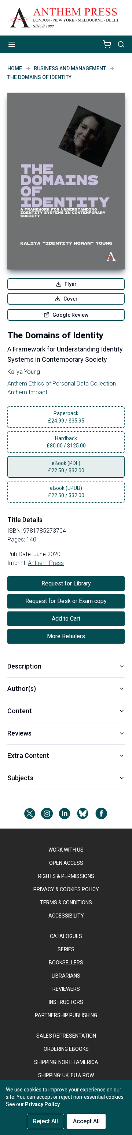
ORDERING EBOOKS (66, 1049)
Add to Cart (66, 618)
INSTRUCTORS (66, 1002)
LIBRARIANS (66, 976)
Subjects (20, 778)
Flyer (71, 284)
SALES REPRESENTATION (66, 1036)
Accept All (86, 1121)
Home (14, 68)
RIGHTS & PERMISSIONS (66, 876)
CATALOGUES (66, 936)
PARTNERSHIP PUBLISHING (66, 1015)
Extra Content (28, 755)
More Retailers (66, 636)
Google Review (70, 315)
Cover (70, 299)
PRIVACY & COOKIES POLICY (66, 889)
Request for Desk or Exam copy (66, 601)
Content (19, 711)
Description (24, 666)
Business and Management (70, 68)
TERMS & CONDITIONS (66, 902)
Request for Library (66, 583)
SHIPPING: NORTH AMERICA (66, 1062)
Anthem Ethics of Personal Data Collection (61, 383)
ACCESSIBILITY (66, 916)
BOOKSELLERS (66, 962)
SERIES (66, 949)
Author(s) (21, 688)
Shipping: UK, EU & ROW (66, 1075)
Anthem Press (46, 562)
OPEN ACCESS (66, 863)
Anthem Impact (27, 392)
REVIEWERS (66, 989)
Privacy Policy (42, 1104)
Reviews (19, 733)
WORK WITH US (66, 850)
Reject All (45, 1121)
